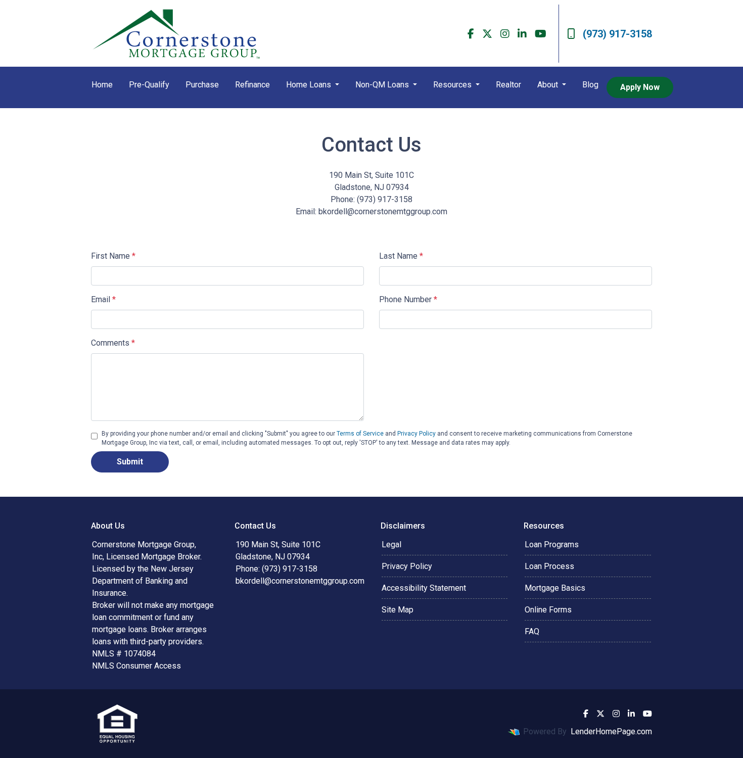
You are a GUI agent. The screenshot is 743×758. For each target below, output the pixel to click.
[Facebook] (471, 34)
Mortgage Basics (555, 588)
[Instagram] (504, 34)
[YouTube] (540, 34)
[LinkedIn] (522, 34)
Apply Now (640, 87)
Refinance (252, 84)
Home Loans (309, 84)
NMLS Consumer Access (136, 666)
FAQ (532, 631)
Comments (113, 343)
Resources (453, 84)
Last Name (401, 256)
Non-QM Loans (383, 84)
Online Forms (548, 609)
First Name (113, 256)
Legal (391, 544)
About (548, 84)
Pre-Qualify (149, 84)
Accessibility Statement (424, 588)
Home (102, 84)
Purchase (202, 84)
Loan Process (549, 566)
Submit (130, 461)
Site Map (397, 609)
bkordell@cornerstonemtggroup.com (300, 581)
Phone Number (408, 299)
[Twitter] (487, 34)
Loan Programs (552, 544)
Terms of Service (360, 433)
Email (103, 299)
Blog (590, 84)
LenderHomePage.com (611, 731)
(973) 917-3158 (617, 34)
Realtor (508, 84)
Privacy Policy (416, 433)
